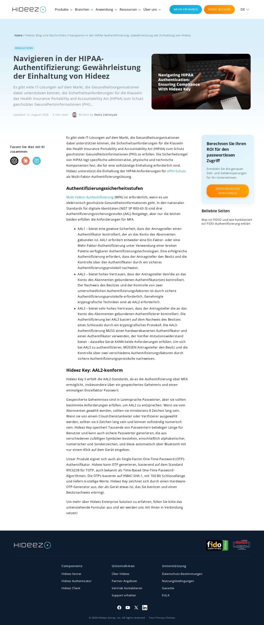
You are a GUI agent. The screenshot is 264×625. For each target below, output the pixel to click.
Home (18, 35)
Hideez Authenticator (76, 581)
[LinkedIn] (144, 607)
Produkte (62, 9)
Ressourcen (129, 9)
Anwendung (105, 9)
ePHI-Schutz (176, 171)
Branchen (82, 9)
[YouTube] (127, 607)
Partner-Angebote (124, 581)
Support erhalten (124, 595)
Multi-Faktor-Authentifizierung (90, 197)
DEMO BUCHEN (219, 9)
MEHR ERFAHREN (186, 9)
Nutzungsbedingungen (178, 581)
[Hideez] (32, 545)
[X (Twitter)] (136, 607)
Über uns (150, 9)
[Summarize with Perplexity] (37, 161)
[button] (245, 9)
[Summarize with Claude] (25, 161)
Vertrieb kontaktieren (127, 588)
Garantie (168, 588)
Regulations (24, 48)
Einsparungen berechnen (228, 191)
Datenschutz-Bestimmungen (182, 574)
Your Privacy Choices (162, 617)
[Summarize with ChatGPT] (14, 161)
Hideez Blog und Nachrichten (45, 35)
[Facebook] (119, 607)
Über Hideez (120, 574)
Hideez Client (70, 588)
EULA (165, 595)
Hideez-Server (71, 574)
